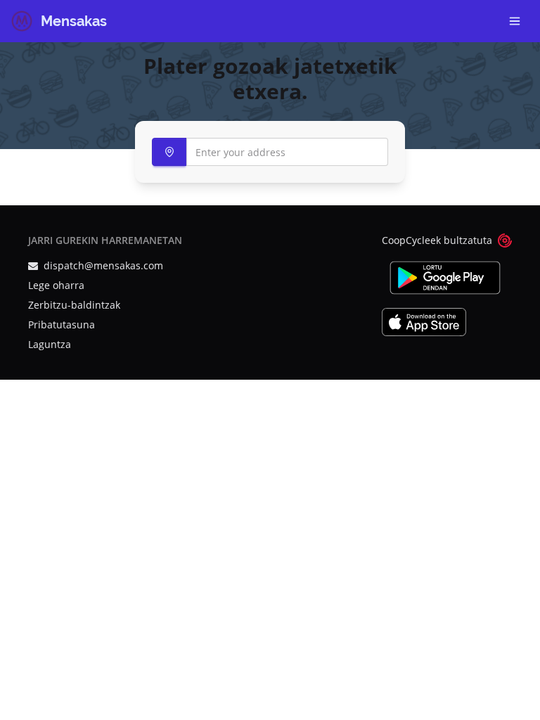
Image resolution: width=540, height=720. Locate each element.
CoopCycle (406, 240)
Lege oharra (56, 285)
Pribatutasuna (61, 324)
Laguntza (49, 344)
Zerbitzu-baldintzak (74, 304)
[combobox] (270, 152)
